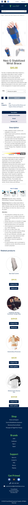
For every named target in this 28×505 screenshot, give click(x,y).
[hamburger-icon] (2, 6)
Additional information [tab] (14, 115)
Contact (17, 1)
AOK (14, 438)
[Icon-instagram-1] (5, 1)
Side (3, 90)
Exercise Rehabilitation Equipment (14, 422)
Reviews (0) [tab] (14, 121)
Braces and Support (14, 419)
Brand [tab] (14, 118)
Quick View (14, 284)
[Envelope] (8, 1)
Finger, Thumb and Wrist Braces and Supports (12, 15)
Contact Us (14, 460)
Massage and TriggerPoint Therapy (14, 427)
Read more (14, 327)
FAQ (14, 462)
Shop (14, 416)
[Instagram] (14, 479)
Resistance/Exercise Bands (14, 425)
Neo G (14, 443)
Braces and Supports (18, 106)
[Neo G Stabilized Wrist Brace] (14, 33)
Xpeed (14, 446)
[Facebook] (2, 1)
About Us (23, 1)
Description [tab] (14, 112)
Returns (14, 465)
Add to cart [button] (14, 288)
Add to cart (17, 98)
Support (14, 454)
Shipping (14, 467)
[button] (3, 33)
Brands (14, 435)
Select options (14, 366)
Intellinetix (14, 441)
